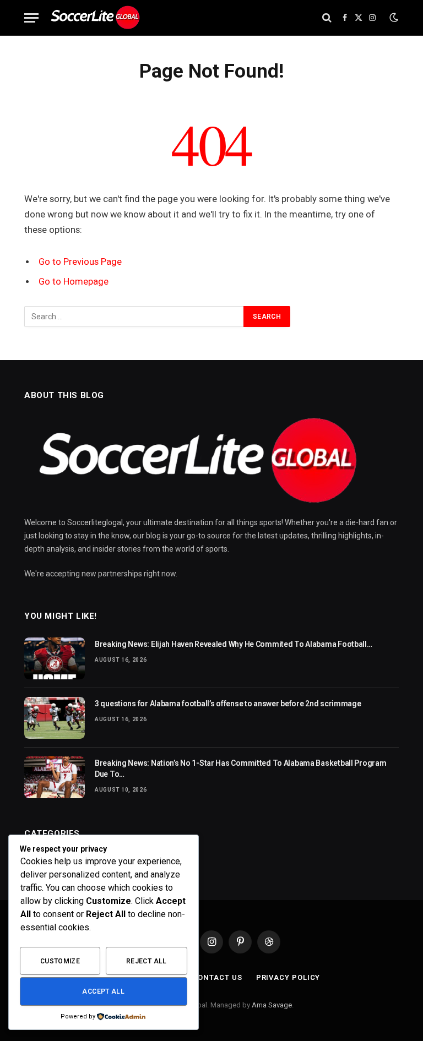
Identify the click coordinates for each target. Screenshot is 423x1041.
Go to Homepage (74, 281)
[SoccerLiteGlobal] (96, 18)
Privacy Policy (288, 977)
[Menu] (31, 18)
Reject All (146, 961)
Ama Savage (272, 1005)
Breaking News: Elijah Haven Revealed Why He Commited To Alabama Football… (233, 644)
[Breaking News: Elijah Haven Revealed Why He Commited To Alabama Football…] (54, 658)
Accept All (103, 991)
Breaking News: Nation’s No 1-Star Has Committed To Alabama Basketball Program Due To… (240, 768)
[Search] (327, 18)
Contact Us (217, 977)
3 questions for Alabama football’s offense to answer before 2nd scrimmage (228, 703)
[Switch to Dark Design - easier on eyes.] (393, 18)
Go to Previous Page (80, 262)
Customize (60, 961)
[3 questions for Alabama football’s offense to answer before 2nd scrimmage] (54, 718)
